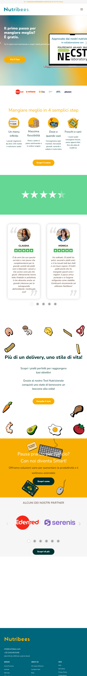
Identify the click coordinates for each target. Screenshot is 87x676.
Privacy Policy (62, 672)
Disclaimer (61, 668)
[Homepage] (16, 9)
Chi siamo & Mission (37, 666)
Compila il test (43, 401)
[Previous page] (7, 524)
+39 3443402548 (11, 652)
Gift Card (7, 673)
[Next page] (79, 524)
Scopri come (43, 481)
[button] (16, 662)
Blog (32, 673)
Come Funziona (9, 666)
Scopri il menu (43, 162)
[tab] (32, 304)
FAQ (59, 665)
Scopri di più (43, 551)
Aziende (6, 669)
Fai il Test (15, 59)
